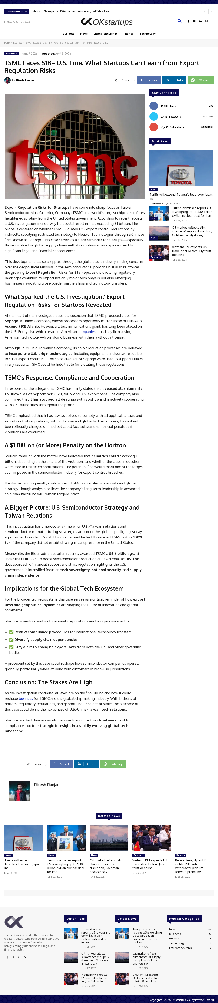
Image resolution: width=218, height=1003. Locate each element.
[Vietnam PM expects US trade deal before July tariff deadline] (159, 253)
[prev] (204, 11)
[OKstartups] (109, 21)
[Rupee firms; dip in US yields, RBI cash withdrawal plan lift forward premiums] (194, 838)
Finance (180, 855)
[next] (211, 11)
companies (87, 331)
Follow (208, 116)
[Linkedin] (201, 21)
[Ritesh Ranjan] (8, 80)
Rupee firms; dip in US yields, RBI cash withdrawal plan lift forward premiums (191, 866)
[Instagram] (195, 21)
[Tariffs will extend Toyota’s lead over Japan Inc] (181, 168)
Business (17, 42)
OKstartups (156, 203)
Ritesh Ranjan (24, 80)
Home (7, 42)
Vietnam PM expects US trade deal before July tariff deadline (71, 11)
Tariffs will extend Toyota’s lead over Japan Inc (181, 196)
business (26, 698)
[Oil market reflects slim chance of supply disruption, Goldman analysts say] (159, 233)
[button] (180, 21)
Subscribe (207, 127)
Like (211, 105)
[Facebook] (189, 21)
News (154, 189)
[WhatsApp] (206, 21)
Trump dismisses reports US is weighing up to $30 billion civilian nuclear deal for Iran (192, 212)
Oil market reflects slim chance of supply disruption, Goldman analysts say (192, 231)
